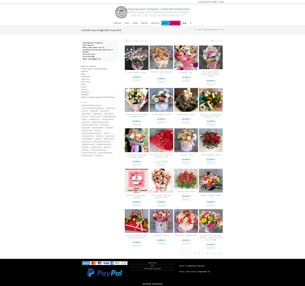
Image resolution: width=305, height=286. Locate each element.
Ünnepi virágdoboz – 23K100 (210, 155)
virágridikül (85, 147)
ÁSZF (152, 266)
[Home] (194, 29)
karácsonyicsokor (95, 116)
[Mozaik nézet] (126, 40)
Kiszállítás (214, 2)
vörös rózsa (85, 150)
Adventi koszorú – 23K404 (186, 191)
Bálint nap (85, 111)
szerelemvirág (110, 127)
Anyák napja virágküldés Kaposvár (91, 105)
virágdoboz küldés (109, 139)
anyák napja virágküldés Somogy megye (93, 108)
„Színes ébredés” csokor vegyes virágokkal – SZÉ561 (161, 196)
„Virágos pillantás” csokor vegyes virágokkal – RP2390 (136, 115)
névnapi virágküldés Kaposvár (100, 122)
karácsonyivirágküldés (109, 116)
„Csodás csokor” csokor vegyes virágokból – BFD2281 (136, 156)
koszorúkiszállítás (94, 119)
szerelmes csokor (87, 130)
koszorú (84, 119)
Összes (220, 40)
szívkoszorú (97, 130)
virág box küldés (110, 136)
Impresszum (152, 263)
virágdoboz (98, 139)
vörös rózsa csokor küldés (98, 150)
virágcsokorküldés (87, 139)
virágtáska (107, 147)
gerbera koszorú (97, 113)
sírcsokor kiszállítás (87, 136)
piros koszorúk (104, 125)
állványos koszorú (87, 155)
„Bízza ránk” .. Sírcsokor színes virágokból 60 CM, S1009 (210, 115)
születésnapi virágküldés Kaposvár (91, 133)
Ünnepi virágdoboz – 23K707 (136, 72)
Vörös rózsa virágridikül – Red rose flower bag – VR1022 (136, 237)
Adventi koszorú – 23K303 (186, 114)
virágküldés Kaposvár (88, 144)
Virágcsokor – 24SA (186, 73)
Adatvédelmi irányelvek (152, 269)
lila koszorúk (85, 122)
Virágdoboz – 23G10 (186, 155)
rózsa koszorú (86, 127)
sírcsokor (106, 133)
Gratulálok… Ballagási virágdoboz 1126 (210, 196)
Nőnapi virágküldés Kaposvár (90, 125)
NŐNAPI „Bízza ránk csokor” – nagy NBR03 (136, 196)
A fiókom (221, 2)
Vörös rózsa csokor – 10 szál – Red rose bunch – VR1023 (161, 156)
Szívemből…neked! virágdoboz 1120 (161, 73)
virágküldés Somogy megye (103, 144)
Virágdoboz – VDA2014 (161, 235)
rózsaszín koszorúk (98, 127)
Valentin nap (99, 136)
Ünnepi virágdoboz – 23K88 (161, 114)
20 (215, 40)
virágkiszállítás (86, 141)
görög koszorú (109, 113)
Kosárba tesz (136, 80)
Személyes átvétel (204, 2)
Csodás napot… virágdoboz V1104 (186, 235)
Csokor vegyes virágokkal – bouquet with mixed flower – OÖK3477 (211, 74)
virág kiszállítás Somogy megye (101, 141)
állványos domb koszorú (89, 153)
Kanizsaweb (157, 284)
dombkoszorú (94, 111)
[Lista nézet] (130, 40)
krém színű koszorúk (107, 119)
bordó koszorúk (110, 108)
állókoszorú (98, 155)
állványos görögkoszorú (105, 153)
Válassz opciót (186, 80)
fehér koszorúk (86, 113)
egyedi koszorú (104, 111)
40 (217, 40)
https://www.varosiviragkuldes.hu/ (195, 272)
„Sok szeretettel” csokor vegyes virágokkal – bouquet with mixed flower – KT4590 (211, 238)
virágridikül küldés (96, 147)
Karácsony (85, 116)
